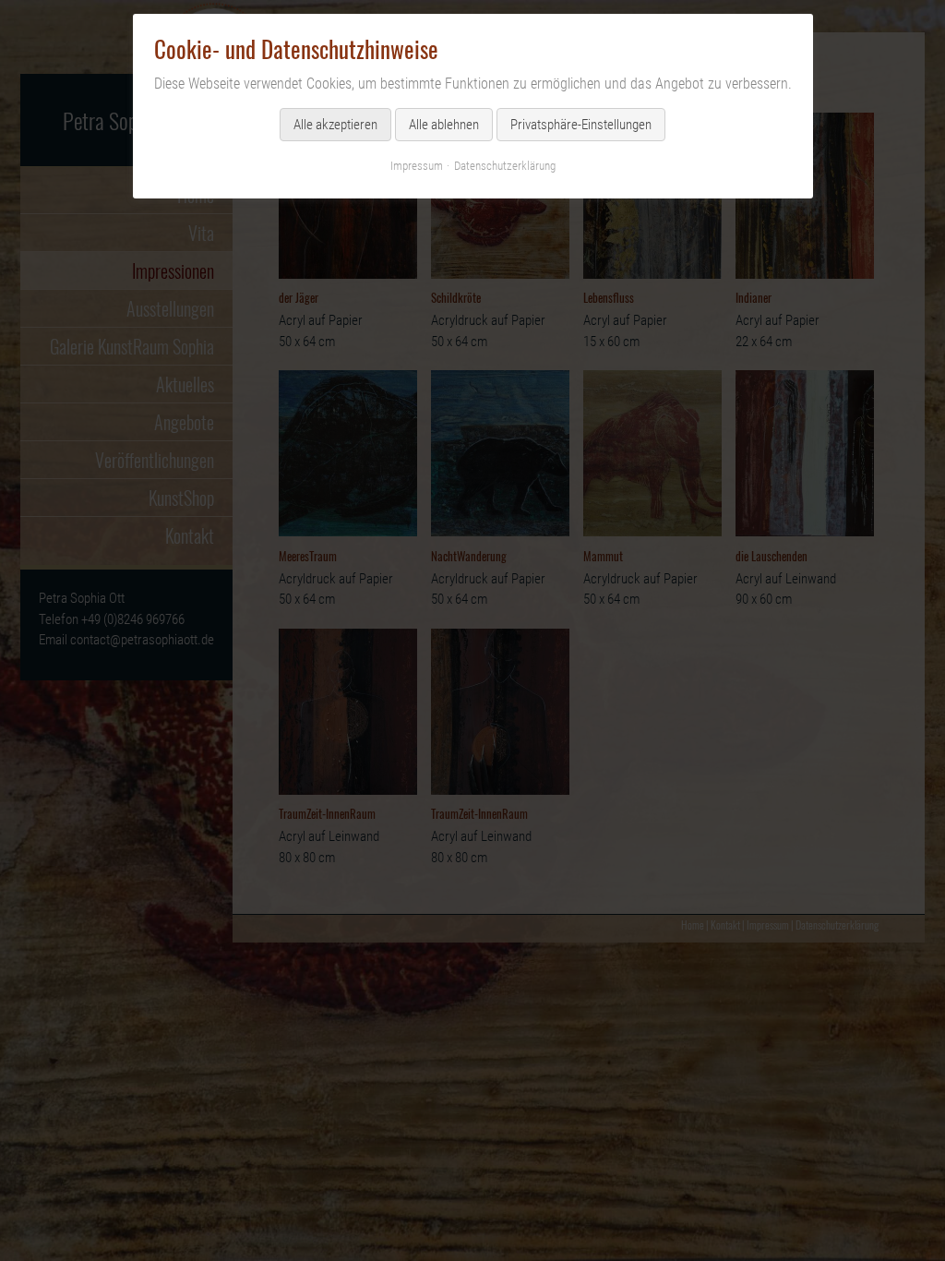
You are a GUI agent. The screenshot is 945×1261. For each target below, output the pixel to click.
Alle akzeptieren (335, 124)
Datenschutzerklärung (505, 166)
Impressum (416, 166)
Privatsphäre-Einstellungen (581, 124)
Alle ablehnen (444, 124)
